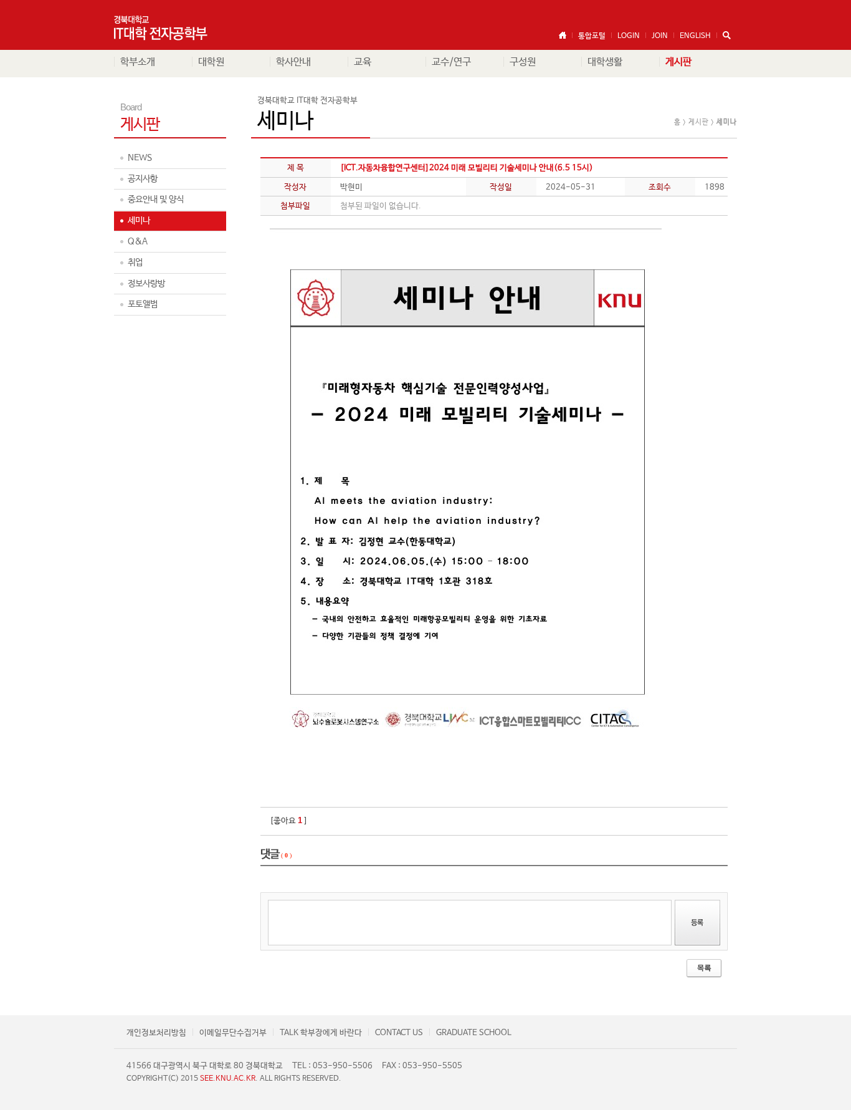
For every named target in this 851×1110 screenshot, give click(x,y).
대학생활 (604, 62)
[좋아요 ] (289, 821)
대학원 (211, 62)
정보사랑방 (146, 284)
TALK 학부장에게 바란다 (321, 1033)
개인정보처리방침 (156, 1033)
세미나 (139, 221)
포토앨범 (143, 304)
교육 (362, 62)
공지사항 (143, 179)
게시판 (678, 62)
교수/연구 (451, 62)
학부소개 (137, 62)
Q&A (138, 241)
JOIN (660, 36)
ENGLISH (695, 36)
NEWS (140, 158)
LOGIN (628, 36)
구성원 (523, 62)
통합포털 (592, 36)
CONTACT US (399, 1033)
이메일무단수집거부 (233, 1033)
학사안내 (293, 62)
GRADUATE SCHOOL (473, 1033)
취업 (135, 263)
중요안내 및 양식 (156, 200)
